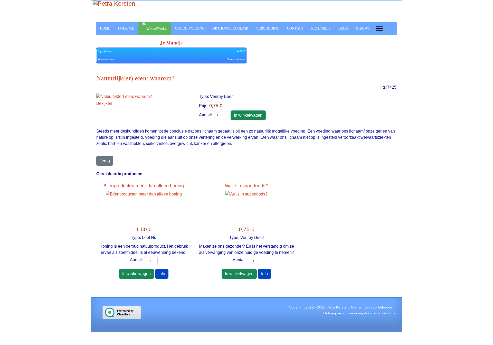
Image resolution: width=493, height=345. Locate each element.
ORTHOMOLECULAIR (230, 28)
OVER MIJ (126, 28)
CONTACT (295, 28)
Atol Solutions (384, 313)
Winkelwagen (106, 59)
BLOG (343, 28)
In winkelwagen (136, 274)
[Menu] (379, 28)
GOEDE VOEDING (190, 28)
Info (161, 274)
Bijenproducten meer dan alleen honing (143, 185)
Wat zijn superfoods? (246, 185)
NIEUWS (363, 28)
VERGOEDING (267, 28)
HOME (105, 28)
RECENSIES (321, 28)
